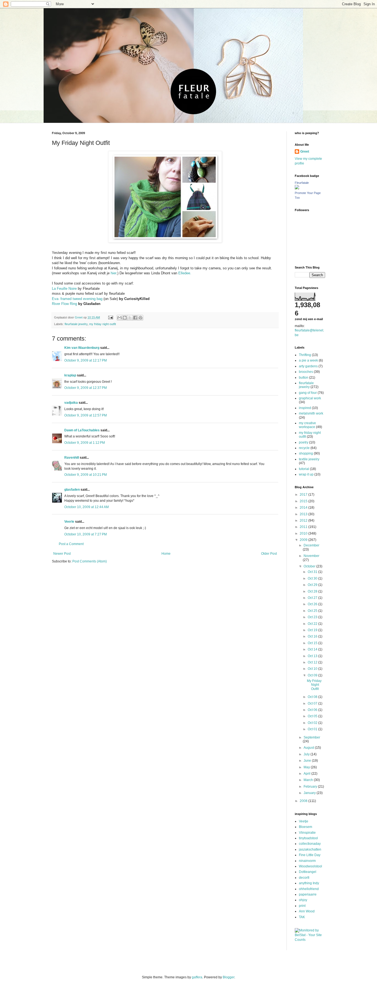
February (311, 786)
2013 (304, 514)
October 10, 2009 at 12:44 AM (86, 507)
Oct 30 (313, 578)
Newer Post (62, 554)
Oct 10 (313, 669)
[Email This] (119, 317)
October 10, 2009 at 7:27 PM (85, 534)
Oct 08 (313, 697)
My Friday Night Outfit (314, 685)
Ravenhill (71, 458)
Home (166, 554)
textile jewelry (309, 459)
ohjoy (303, 900)
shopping (306, 453)
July (307, 754)
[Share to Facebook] (135, 317)
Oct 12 (313, 662)
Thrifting (305, 355)
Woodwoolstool (310, 866)
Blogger (228, 977)
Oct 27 (313, 598)
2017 (304, 494)
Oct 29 (313, 585)
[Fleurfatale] (297, 188)
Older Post (269, 554)
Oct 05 (313, 716)
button (303, 377)
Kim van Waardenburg (81, 348)
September (312, 737)
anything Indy (309, 883)
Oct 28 (313, 591)
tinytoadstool (308, 838)
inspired (305, 408)
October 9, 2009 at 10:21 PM (85, 475)
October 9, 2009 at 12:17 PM (85, 360)
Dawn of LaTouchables (82, 430)
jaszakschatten (310, 849)
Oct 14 (313, 649)
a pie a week (308, 360)
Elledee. (184, 273)
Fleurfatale (302, 182)
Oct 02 (313, 723)
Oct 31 (313, 572)
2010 (304, 533)
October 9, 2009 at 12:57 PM (85, 415)
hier (113, 273)
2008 (304, 801)
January (310, 793)
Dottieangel (307, 872)
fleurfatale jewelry (76, 324)
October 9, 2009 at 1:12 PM (84, 443)
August (309, 748)
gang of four (308, 393)
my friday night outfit (102, 324)
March (309, 780)
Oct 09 (313, 675)
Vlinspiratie (307, 833)
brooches (306, 372)
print (302, 906)
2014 (304, 507)
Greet (304, 151)
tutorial (304, 469)
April (307, 773)
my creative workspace (307, 425)
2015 (304, 501)
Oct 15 (313, 643)
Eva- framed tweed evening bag (77, 299)
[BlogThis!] (125, 317)
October (310, 566)
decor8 (304, 878)
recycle (304, 448)
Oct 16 (313, 636)
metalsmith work (311, 413)
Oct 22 (313, 624)
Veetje (303, 821)
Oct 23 (313, 617)
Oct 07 (313, 703)
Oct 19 (313, 630)
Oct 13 (313, 656)
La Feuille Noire (64, 288)
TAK (302, 917)
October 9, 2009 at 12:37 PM (85, 388)
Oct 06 (313, 710)
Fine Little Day (309, 855)
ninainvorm (307, 861)
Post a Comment (71, 544)
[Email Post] (110, 317)
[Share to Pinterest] (140, 317)
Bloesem (305, 827)
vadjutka (71, 403)
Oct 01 (313, 729)
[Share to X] (130, 317)
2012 (304, 520)
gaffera (197, 977)
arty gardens (308, 366)
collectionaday (310, 844)
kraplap (70, 375)
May (307, 767)
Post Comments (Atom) (89, 561)
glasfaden (72, 490)
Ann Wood (307, 911)
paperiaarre (308, 894)
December (311, 545)
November (311, 556)
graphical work (310, 398)
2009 (304, 540)
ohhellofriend (309, 889)
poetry (303, 442)
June (308, 761)
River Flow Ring (64, 304)
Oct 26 (313, 604)
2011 (304, 527)
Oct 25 (313, 611)
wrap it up (306, 474)
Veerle (69, 522)
